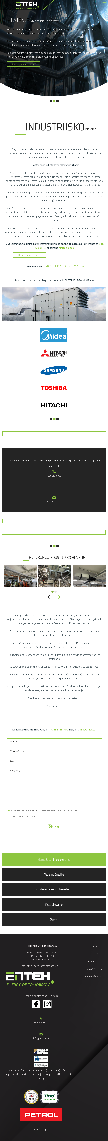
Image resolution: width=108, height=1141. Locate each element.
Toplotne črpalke (54, 874)
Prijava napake (94, 969)
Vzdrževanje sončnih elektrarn (54, 889)
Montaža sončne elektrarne (54, 859)
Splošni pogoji (41, 1130)
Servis (54, 919)
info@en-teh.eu (66, 248)
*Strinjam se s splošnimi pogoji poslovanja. (24, 816)
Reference (93, 961)
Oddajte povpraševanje (23, 64)
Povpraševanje (94, 976)
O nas (94, 946)
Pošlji (56, 827)
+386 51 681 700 (54, 476)
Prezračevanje (54, 904)
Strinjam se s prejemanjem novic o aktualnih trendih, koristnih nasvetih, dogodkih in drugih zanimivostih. (45, 810)
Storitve (94, 954)
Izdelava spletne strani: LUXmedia (41, 996)
